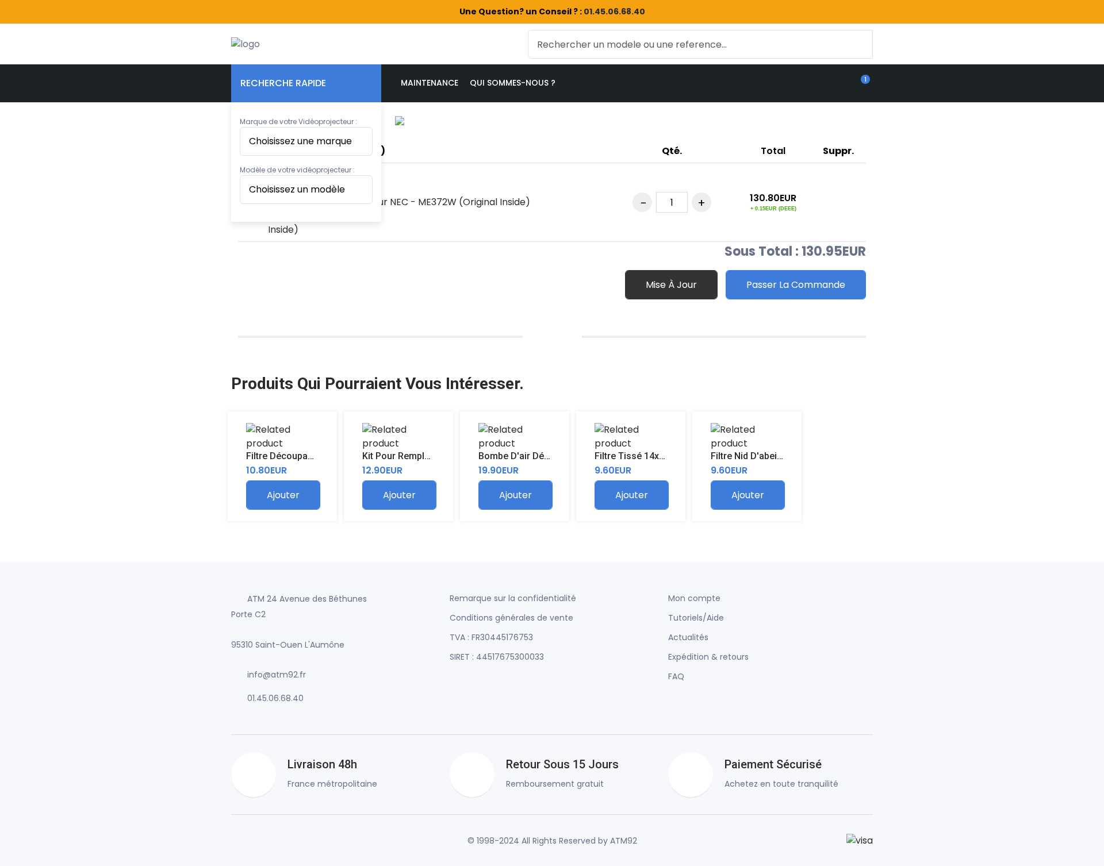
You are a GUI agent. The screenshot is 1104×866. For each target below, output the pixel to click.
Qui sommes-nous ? (512, 82)
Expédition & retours (708, 657)
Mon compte (694, 598)
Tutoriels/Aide (696, 617)
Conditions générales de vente (511, 617)
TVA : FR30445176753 (491, 637)
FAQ (676, 676)
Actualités (688, 637)
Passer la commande (795, 284)
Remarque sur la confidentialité (513, 598)
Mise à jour (671, 284)
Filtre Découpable (283, 456)
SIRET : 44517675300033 (497, 657)
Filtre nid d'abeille (749, 456)
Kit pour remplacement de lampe (434, 456)
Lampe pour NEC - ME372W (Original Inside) (432, 202)
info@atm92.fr (276, 674)
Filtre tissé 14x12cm (639, 456)
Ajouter (283, 495)
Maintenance (429, 82)
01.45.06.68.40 (614, 11)
